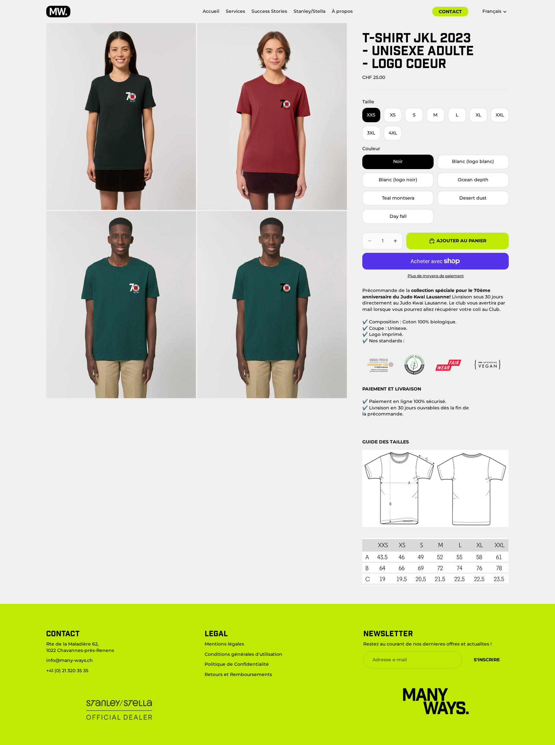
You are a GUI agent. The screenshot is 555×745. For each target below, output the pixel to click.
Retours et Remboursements (238, 674)
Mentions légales (224, 644)
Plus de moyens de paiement (436, 276)
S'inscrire (487, 659)
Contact (450, 11)
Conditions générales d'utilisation (243, 654)
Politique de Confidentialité (237, 664)
